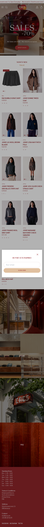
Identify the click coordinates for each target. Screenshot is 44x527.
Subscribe (22, 270)
